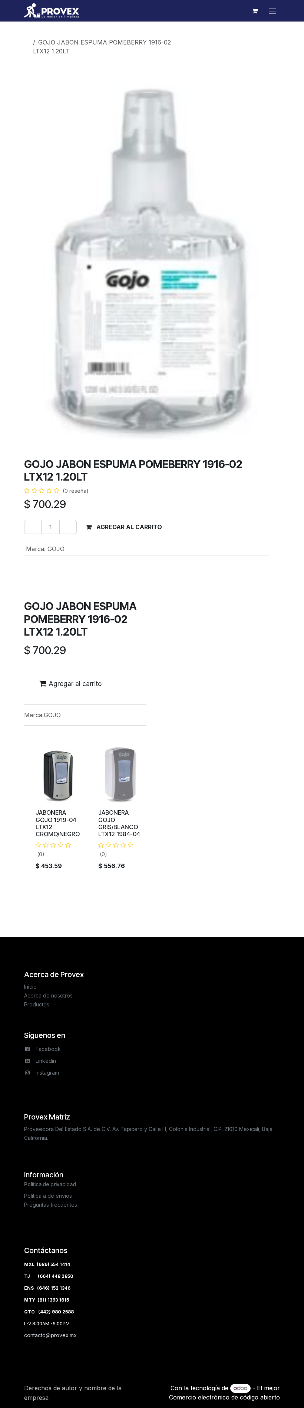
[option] (152, 811)
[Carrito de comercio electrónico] (254, 10)
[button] (124, 527)
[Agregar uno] (68, 527)
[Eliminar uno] (33, 527)
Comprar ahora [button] (205, 527)
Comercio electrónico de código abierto (224, 1397)
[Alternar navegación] (272, 11)
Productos (44, 33)
